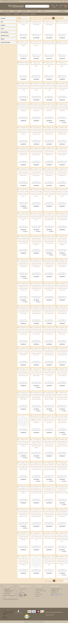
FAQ (61, 1)
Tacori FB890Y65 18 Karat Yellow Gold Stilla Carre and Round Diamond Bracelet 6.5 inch (49, 182)
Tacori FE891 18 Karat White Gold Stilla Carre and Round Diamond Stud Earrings (62, 406)
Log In (65, 1)
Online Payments (26, 619)
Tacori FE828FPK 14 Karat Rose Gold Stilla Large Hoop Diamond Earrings (36, 320)
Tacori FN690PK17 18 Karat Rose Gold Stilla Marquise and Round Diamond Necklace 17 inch (62, 570)
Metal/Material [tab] (4, 32)
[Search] (48, 6)
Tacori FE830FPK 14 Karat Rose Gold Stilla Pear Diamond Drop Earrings (62, 341)
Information (62, 11)
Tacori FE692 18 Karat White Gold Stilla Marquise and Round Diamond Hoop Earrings (49, 227)
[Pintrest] (59, 594)
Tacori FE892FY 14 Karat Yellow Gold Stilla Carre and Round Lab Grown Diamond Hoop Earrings (23, 476)
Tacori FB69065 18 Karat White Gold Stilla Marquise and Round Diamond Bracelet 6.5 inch (23, 141)
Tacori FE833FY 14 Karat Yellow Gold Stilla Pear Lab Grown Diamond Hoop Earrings (23, 406)
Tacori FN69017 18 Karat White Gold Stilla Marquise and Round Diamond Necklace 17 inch (62, 547)
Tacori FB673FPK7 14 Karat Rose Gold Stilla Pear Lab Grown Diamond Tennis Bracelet (23, 97)
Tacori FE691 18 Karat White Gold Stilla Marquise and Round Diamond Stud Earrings (23, 203)
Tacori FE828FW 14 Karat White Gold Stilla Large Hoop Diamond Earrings (49, 320)
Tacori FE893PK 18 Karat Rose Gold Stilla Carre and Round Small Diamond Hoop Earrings (62, 500)
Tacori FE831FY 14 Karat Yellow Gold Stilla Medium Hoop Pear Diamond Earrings (23, 382)
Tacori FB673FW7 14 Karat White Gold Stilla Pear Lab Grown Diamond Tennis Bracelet (36, 97)
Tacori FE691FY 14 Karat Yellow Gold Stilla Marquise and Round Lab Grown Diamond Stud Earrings (62, 203)
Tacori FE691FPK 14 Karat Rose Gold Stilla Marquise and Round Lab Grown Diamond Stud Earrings (36, 203)
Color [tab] (2, 28)
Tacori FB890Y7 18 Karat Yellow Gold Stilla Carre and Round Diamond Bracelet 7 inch (62, 182)
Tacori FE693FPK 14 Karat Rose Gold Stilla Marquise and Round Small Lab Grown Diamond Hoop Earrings (36, 273)
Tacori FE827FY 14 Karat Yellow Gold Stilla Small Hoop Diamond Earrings (23, 320)
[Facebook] (52, 594)
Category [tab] (3, 18)
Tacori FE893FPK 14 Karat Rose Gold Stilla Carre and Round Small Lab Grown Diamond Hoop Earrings (23, 500)
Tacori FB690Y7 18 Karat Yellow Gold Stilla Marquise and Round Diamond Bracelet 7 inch (36, 162)
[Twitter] (54, 594)
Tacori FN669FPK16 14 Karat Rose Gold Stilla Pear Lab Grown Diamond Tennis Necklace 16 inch (36, 523)
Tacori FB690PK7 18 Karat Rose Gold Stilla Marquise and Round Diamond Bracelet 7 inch (62, 141)
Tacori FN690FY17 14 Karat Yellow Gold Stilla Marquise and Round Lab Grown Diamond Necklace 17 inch (49, 570)
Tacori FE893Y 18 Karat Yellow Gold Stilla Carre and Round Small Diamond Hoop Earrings (23, 523)
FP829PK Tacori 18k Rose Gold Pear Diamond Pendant (62, 55)
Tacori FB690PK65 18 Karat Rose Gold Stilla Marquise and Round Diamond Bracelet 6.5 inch (49, 141)
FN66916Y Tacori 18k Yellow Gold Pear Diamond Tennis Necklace (49, 35)
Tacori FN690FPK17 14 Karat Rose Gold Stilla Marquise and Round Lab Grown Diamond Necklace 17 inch (23, 570)
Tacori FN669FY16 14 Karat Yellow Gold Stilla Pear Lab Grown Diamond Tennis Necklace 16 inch (62, 523)
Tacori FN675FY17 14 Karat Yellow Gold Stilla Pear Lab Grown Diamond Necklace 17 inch (49, 547)
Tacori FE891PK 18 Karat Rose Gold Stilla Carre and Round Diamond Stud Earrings (62, 429)
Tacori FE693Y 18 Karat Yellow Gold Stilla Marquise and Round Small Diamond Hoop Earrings (36, 297)
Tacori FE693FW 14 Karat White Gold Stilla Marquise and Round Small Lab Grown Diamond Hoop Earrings (49, 273)
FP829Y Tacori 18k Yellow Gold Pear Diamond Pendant (23, 76)
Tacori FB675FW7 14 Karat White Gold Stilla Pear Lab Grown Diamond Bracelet (23, 117)
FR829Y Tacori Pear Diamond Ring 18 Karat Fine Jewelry (62, 76)
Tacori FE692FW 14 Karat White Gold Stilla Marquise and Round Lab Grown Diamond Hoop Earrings (23, 250)
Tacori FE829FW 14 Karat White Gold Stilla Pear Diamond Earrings (36, 341)
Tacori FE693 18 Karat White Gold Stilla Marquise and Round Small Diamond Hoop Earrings (23, 273)
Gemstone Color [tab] (5, 35)
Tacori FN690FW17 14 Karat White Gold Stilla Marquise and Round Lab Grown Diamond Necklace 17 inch (36, 570)
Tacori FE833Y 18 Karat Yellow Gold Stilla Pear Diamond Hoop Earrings (49, 406)
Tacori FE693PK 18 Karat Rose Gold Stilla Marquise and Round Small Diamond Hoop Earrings (23, 297)
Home (1, 14)
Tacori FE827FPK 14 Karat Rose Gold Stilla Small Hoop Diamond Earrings (49, 297)
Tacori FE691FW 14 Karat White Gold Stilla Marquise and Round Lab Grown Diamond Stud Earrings (49, 203)
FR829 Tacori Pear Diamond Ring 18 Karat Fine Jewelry (36, 76)
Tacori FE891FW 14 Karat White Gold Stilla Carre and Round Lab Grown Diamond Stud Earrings (36, 429)
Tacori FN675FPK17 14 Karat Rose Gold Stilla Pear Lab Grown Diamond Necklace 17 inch (23, 547)
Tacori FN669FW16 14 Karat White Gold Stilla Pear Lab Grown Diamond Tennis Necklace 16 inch (49, 523)
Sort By (19, 18)
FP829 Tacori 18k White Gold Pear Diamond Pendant (49, 55)
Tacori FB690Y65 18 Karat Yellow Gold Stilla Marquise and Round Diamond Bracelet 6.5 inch (23, 162)
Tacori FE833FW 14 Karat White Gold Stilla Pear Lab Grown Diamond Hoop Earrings (62, 382)
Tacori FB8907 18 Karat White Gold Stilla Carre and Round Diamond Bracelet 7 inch (62, 162)
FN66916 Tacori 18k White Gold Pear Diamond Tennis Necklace (23, 35)
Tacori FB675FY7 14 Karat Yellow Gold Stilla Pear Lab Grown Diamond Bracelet (36, 117)
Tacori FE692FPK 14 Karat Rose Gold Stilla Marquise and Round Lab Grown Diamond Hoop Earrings (62, 227)
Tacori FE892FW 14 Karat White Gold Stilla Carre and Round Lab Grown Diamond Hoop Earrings (62, 453)
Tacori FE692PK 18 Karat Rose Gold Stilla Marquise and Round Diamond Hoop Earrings (49, 250)
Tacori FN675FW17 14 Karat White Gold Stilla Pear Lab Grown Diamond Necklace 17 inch (36, 547)
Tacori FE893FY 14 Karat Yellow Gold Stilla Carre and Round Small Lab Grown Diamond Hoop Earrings (49, 500)
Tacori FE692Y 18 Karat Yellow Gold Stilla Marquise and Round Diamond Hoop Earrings (62, 250)
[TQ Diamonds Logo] (12, 6)
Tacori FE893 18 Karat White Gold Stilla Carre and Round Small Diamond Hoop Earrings (62, 476)
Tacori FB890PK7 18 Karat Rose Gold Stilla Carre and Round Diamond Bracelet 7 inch (36, 182)
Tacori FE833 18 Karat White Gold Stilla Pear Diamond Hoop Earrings (36, 382)
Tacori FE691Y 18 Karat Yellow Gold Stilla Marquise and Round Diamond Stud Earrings (36, 227)
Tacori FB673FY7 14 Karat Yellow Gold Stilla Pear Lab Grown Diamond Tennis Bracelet (49, 97)
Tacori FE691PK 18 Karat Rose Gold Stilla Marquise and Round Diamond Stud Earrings (23, 227)
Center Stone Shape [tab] (5, 42)
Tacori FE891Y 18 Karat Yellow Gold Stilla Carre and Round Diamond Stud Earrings (23, 453)
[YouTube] (61, 594)
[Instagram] (57, 594)
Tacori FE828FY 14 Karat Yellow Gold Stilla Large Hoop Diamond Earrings (62, 320)
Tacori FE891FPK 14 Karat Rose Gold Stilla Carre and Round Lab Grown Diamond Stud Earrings (23, 429)
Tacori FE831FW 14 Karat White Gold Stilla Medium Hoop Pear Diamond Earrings (62, 362)
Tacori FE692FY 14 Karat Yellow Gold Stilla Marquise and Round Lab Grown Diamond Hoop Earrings (36, 250)
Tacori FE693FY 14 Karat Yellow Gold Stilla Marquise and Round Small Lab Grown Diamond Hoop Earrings (62, 273)
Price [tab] (2, 21)
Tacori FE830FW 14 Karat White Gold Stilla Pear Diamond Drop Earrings (23, 362)
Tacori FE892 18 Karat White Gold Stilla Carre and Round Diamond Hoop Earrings (36, 453)
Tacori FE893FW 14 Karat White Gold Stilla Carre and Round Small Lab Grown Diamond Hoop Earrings (36, 500)
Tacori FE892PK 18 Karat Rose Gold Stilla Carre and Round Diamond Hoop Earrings (36, 476)
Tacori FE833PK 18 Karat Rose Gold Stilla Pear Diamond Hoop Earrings (36, 406)
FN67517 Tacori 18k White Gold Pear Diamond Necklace (62, 35)
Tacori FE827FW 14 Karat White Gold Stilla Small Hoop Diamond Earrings (62, 297)
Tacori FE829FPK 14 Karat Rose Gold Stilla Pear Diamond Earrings (23, 341)
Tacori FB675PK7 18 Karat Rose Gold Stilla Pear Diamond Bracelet (49, 117)
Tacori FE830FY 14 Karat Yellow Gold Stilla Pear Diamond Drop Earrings (36, 362)
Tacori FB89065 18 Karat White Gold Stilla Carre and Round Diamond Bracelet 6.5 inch (49, 162)
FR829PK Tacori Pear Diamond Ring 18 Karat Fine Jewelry (49, 76)
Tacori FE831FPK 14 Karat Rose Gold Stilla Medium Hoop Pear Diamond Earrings (49, 362)
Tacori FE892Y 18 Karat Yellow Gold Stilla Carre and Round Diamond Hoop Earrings (49, 476)
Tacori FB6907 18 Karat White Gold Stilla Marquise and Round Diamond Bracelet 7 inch (36, 141)
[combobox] (37, 6)
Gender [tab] (2, 39)
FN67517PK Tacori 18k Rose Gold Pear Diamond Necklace (23, 55)
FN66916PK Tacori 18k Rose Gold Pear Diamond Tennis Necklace (36, 35)
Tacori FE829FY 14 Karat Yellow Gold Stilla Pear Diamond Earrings (49, 341)
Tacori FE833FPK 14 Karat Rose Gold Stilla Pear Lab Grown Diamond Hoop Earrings (49, 382)
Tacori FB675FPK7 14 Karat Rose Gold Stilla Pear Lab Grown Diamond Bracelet (62, 97)
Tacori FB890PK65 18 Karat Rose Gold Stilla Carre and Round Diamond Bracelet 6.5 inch (23, 182)
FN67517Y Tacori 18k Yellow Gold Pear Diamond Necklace (36, 55)
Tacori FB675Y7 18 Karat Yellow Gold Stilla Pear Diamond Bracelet (62, 117)
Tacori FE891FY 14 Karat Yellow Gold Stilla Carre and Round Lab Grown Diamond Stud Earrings (49, 429)
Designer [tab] (3, 25)
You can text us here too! (9, 595)
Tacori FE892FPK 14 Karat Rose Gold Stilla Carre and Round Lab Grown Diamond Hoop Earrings (49, 453)
